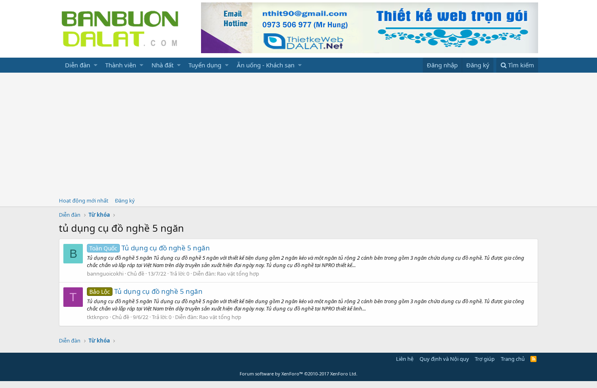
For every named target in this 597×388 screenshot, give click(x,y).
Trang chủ (513, 358)
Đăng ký (125, 200)
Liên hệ (404, 358)
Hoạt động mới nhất (83, 200)
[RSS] (533, 358)
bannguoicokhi (105, 273)
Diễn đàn (77, 65)
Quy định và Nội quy (444, 358)
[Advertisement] (298, 133)
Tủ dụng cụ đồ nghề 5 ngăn (149, 247)
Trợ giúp (485, 358)
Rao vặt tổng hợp (238, 273)
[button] (96, 65)
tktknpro (97, 317)
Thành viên (120, 65)
